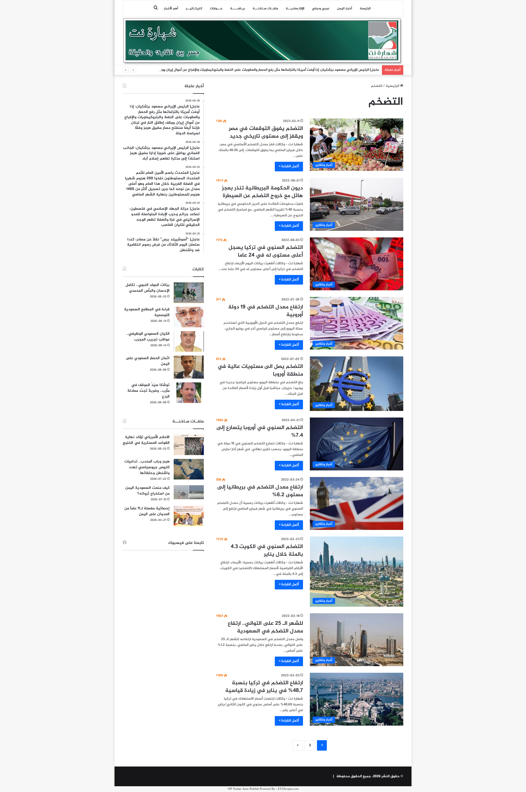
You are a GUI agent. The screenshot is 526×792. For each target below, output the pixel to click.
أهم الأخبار (171, 8)
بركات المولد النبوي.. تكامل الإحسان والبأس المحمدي (147, 288)
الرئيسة (365, 8)
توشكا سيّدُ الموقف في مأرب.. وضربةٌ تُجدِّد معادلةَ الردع (148, 391)
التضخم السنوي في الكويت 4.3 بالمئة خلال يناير (267, 550)
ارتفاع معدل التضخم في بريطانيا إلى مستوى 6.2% (260, 491)
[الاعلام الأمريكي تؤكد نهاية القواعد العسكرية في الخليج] (189, 445)
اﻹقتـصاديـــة (295, 8)
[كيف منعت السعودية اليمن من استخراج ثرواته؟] (189, 492)
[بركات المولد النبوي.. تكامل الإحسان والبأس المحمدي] (189, 292)
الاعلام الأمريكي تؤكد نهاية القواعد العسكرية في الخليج (146, 440)
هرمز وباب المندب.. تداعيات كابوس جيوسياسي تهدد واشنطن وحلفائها (147, 467)
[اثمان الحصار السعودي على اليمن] (189, 367)
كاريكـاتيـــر (194, 8)
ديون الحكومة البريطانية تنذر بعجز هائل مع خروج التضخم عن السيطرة (262, 192)
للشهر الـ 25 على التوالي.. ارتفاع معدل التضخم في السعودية (265, 627)
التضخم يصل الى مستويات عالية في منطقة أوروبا (260, 370)
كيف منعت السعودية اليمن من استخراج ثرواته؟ (147, 491)
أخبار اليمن (344, 8)
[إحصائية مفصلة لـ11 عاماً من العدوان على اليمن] (189, 516)
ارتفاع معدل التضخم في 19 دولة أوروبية (265, 311)
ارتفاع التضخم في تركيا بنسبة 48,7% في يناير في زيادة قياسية (264, 687)
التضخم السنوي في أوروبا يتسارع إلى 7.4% (259, 431)
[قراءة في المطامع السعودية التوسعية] (189, 317)
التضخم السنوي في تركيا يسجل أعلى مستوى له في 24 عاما (265, 251)
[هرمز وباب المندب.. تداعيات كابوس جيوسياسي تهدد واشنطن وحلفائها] (189, 469)
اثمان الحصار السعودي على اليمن (148, 361)
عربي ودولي (320, 8)
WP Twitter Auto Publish (243, 789)
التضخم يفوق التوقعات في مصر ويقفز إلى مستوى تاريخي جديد (266, 132)
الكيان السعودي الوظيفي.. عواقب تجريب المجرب (148, 337)
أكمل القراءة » (289, 166)
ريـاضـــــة (237, 8)
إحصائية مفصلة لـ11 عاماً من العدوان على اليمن (147, 511)
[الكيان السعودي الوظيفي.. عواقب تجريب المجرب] (189, 341)
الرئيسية (393, 86)
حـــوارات (216, 8)
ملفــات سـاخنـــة (265, 8)
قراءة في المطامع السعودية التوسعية (147, 312)
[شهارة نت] (263, 41)
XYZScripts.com (288, 789)
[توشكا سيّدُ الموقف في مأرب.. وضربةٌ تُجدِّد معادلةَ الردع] (189, 392)
